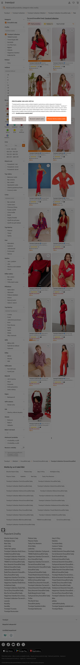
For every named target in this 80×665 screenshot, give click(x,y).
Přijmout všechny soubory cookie (57, 119)
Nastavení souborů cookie (37, 119)
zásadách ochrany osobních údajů (24, 113)
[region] (40, 110)
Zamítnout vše (19, 119)
